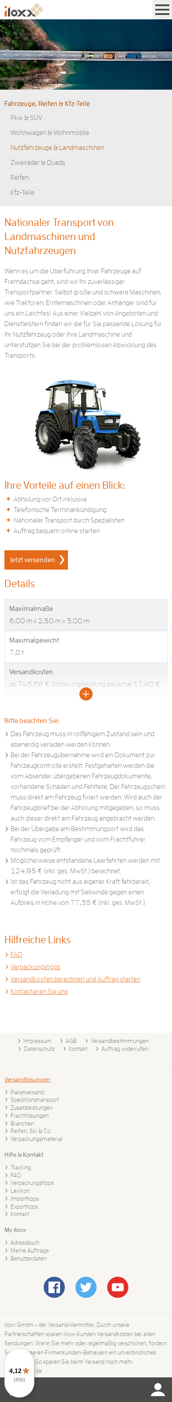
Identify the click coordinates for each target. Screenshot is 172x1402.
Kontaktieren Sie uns (39, 991)
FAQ (16, 954)
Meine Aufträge (30, 1250)
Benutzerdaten (29, 1258)
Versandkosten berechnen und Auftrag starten (75, 979)
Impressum (37, 1041)
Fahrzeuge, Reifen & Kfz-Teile (47, 103)
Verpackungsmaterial (37, 1139)
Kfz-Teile (22, 192)
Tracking (21, 1167)
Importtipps (25, 1198)
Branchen (22, 1123)
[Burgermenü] (162, 9)
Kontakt (78, 1049)
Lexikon (20, 1191)
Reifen (20, 177)
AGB (71, 1041)
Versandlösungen (27, 1079)
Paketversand (27, 1092)
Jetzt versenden (32, 559)
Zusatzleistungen (31, 1107)
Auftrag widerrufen (124, 1049)
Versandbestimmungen (120, 1041)
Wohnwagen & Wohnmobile (50, 132)
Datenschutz (39, 1049)
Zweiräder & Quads (38, 162)
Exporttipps (24, 1206)
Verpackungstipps (35, 966)
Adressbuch (25, 1242)
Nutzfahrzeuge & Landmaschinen (57, 147)
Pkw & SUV (26, 117)
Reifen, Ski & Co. (31, 1131)
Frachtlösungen (30, 1115)
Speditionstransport (35, 1100)
